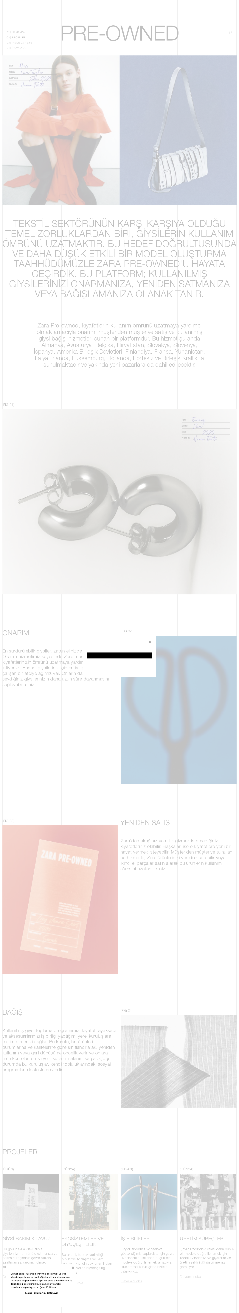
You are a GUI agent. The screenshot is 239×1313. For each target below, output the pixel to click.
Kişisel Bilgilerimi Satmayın (41, 1293)
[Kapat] (73, 1267)
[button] (119, 655)
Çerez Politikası (48, 1287)
